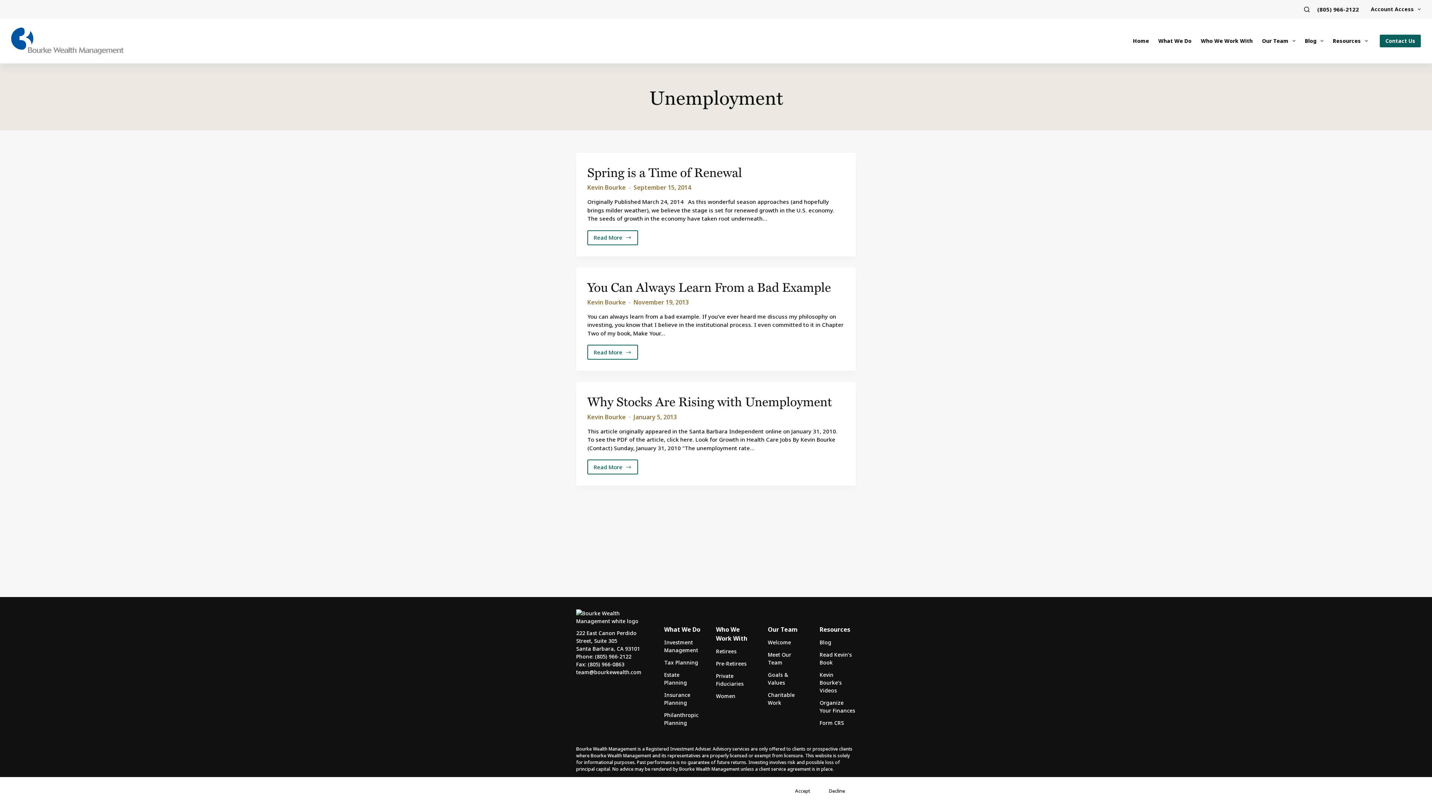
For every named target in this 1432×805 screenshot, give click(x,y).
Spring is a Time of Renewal (664, 171)
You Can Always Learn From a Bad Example (709, 286)
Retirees (726, 651)
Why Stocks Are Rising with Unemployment (709, 401)
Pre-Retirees (731, 663)
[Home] (67, 41)
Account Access (1392, 9)
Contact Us (1400, 40)
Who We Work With (1227, 40)
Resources (1347, 40)
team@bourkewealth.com (608, 672)
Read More (614, 239)
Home (1141, 40)
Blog (1310, 40)
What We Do (1174, 40)
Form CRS (832, 722)
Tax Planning (681, 662)
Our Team (1275, 40)
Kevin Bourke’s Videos (831, 682)
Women (725, 696)
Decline (837, 790)
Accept (802, 790)
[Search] (1307, 9)
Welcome (779, 642)
